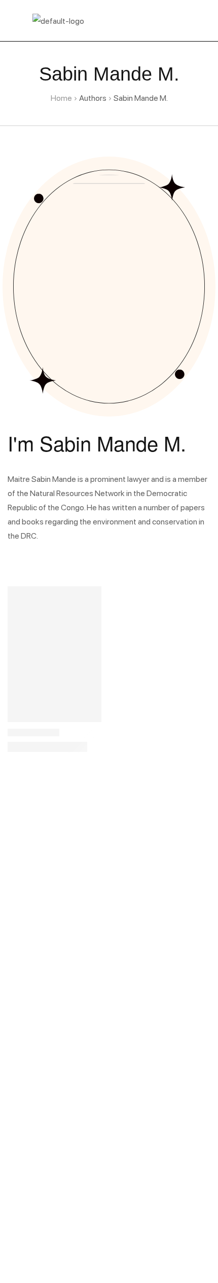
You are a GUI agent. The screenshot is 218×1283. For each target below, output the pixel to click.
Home (61, 97)
